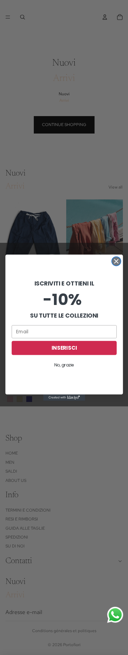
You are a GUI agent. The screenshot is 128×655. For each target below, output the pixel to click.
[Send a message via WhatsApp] (115, 614)
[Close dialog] (116, 261)
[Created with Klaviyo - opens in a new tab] (64, 397)
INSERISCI (64, 347)
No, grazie (64, 365)
